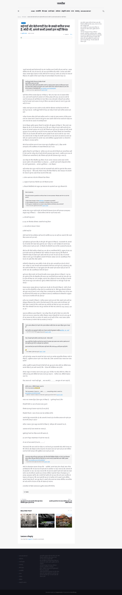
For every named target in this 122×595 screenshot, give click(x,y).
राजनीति (38, 11)
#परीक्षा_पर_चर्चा (64, 330)
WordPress (73, 592)
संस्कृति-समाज (65, 11)
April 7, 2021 (42, 351)
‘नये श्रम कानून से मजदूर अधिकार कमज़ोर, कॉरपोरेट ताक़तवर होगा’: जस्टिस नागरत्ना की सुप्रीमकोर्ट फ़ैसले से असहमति (91, 33)
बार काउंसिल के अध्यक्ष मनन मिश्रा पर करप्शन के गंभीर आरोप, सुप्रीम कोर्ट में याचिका (89, 28)
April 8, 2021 (44, 90)
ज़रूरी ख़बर (51, 11)
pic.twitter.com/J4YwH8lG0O (37, 460)
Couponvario (58, 592)
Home (33, 11)
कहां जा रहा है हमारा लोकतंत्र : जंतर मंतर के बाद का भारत (28, 524)
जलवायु (77, 11)
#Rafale (41, 200)
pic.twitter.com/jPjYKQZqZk (32, 393)
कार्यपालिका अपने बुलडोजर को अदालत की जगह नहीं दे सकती (46, 524)
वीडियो (20, 579)
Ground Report (86, 11)
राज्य (72, 11)
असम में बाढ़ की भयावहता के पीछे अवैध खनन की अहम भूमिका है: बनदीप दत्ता (90, 37)
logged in (30, 539)
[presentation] (69, 510)
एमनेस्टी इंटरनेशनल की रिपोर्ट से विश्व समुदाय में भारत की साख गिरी (64, 524)
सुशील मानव (24, 33)
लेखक (20, 576)
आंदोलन (58, 11)
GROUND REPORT (23, 556)
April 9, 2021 (45, 205)
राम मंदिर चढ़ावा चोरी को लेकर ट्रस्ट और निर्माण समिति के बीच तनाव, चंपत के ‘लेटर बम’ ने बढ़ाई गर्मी (91, 24)
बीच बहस (44, 11)
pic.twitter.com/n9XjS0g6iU (48, 88)
